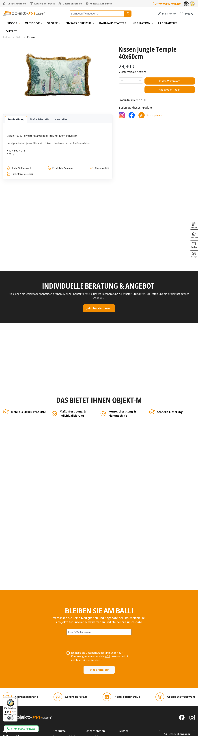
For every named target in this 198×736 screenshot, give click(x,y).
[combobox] (97, 13)
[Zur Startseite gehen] (24, 13)
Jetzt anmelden (99, 670)
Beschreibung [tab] (16, 119)
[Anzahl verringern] (122, 80)
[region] (58, 74)
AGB (107, 656)
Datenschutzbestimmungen (102, 652)
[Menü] (15, 699)
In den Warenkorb (169, 81)
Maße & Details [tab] (39, 119)
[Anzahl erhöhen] (140, 80)
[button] (21, 728)
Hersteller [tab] (61, 119)
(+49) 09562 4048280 (168, 3)
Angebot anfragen (169, 89)
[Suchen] (127, 13)
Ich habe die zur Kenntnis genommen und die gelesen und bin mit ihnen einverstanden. (100, 656)
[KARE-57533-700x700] (58, 74)
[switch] (10, 718)
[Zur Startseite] (27, 717)
